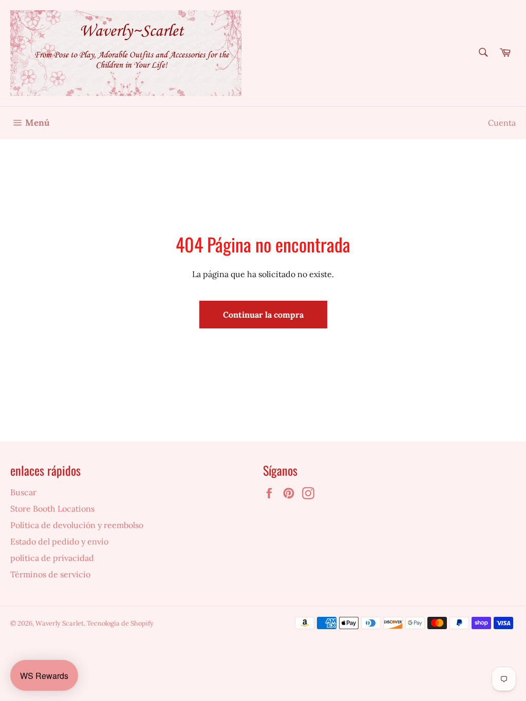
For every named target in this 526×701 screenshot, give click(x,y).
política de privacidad (52, 558)
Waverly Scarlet (59, 623)
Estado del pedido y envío (59, 541)
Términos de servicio (50, 574)
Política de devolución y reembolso (76, 525)
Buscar (23, 492)
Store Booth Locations (52, 508)
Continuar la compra (263, 314)
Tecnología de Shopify (120, 623)
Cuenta (502, 123)
